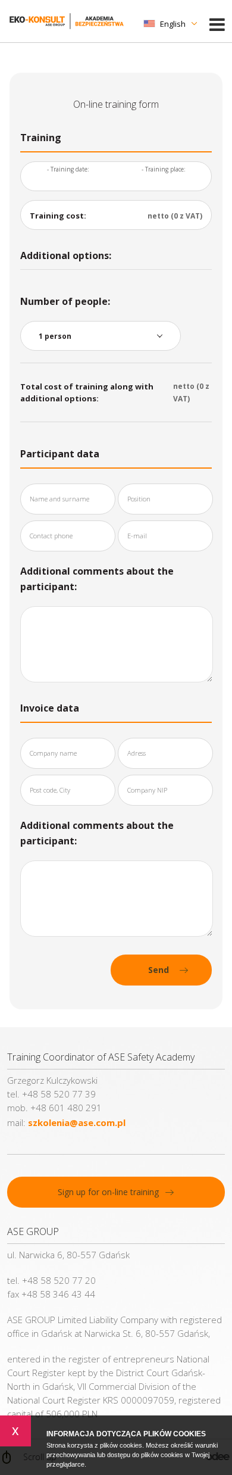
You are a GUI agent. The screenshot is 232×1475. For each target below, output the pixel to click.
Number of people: (65, 301)
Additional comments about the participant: (97, 579)
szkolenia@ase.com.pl (77, 1122)
